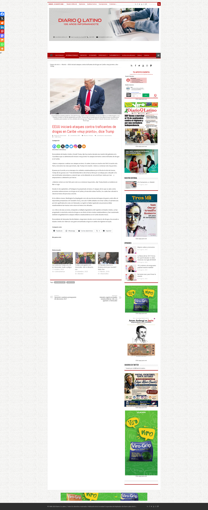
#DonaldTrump (60, 282)
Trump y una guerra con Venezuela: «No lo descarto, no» (84, 267)
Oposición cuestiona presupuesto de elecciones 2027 (65, 297)
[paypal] (146, 4)
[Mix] (2, 40)
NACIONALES (59, 55)
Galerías (146, 55)
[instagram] (144, 4)
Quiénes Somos (92, 4)
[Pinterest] (2, 31)
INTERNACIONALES (72, 55)
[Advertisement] (104, 46)
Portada (91, 135)
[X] (63, 145)
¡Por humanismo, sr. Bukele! (145, 182)
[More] (84, 145)
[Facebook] (137, 4)
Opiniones (82, 4)
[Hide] (1, 53)
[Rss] (135, 4)
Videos (139, 55)
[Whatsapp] (58, 145)
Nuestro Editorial (72, 4)
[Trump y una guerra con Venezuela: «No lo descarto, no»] (85, 258)
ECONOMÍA (92, 55)
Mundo (64, 64)
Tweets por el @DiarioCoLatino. (135, 368)
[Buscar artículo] (159, 4)
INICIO (51, 55)
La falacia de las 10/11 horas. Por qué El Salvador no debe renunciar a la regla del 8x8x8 (146, 258)
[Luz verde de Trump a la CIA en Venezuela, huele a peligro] (62, 258)
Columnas (112, 4)
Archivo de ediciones (128, 55)
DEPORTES (83, 55)
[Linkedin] (67, 145)
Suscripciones (103, 4)
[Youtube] (142, 4)
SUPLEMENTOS (114, 55)
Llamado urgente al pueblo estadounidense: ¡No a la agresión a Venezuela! (108, 298)
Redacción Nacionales (60, 135)
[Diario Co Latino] (104, 24)
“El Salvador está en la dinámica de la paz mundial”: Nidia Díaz (107, 267)
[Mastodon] (2, 36)
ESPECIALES (102, 55)
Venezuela (71, 282)
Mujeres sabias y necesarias (146, 247)
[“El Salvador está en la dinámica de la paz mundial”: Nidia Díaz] (108, 258)
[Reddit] (2, 23)
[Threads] (80, 145)
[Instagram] (75, 145)
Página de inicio (55, 64)
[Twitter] (139, 4)
